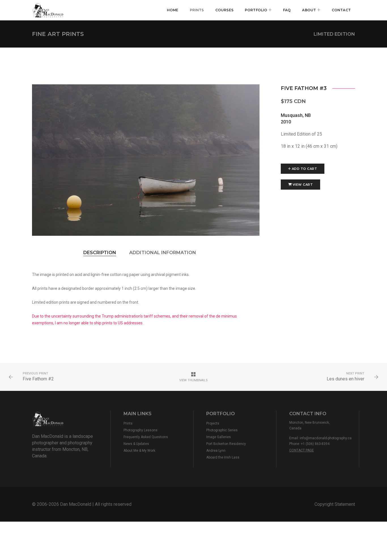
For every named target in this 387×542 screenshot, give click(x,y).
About (309, 10)
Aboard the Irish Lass (222, 457)
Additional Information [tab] (162, 252)
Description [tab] (99, 252)
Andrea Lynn (216, 451)
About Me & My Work (139, 451)
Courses (224, 10)
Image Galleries (218, 437)
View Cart (303, 185)
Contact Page (301, 450)
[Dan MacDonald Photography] (49, 10)
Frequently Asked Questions (146, 437)
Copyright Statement (334, 504)
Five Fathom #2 (38, 379)
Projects (212, 423)
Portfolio (256, 10)
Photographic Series (222, 430)
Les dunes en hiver (345, 379)
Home (172, 10)
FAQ (287, 10)
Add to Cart (304, 169)
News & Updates (136, 444)
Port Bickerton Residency (226, 444)
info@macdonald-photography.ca (326, 438)
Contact (341, 10)
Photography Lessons (141, 430)
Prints (197, 10)
